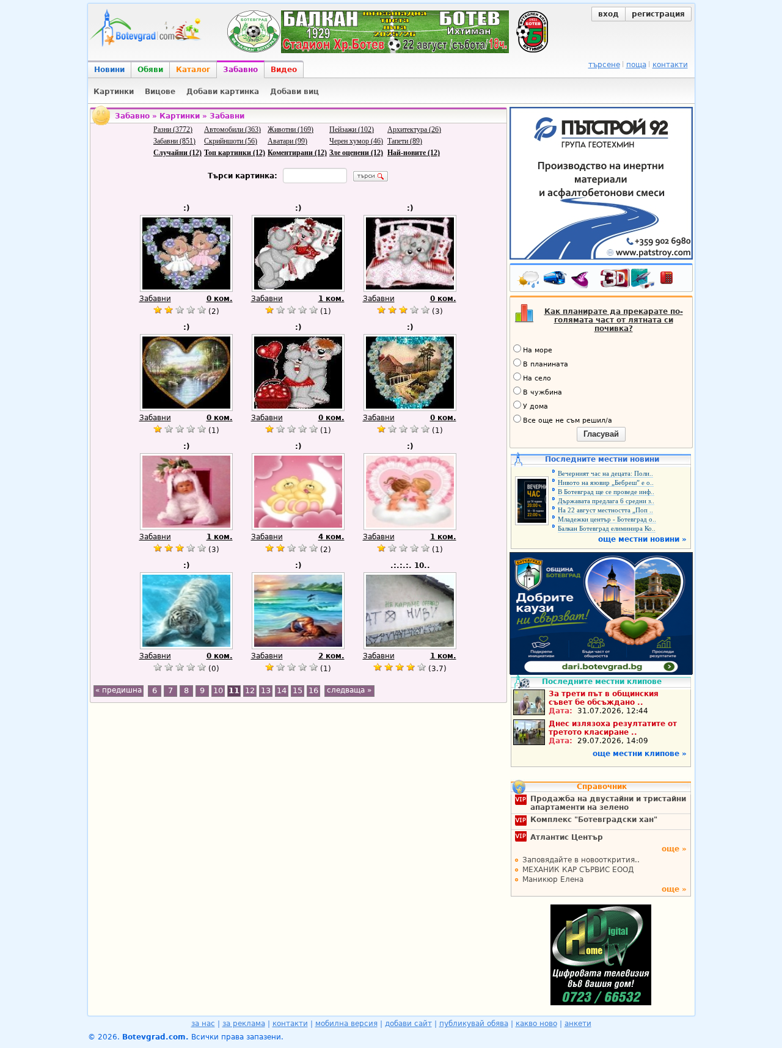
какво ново (536, 1023)
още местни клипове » (640, 753)
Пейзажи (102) (351, 129)
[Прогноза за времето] (529, 280)
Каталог (193, 69)
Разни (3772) (172, 129)
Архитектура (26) (414, 129)
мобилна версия (346, 1023)
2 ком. (331, 656)
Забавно (240, 69)
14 (282, 690)
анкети (578, 1023)
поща (636, 64)
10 (218, 690)
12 (250, 690)
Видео (284, 69)
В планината (545, 364)
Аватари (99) (287, 141)
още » (674, 849)
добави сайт (408, 1023)
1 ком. (331, 298)
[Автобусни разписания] (556, 280)
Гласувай (601, 433)
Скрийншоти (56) (230, 141)
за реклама (243, 1023)
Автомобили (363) (232, 129)
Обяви (150, 69)
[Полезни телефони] (672, 280)
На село (537, 378)
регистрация (658, 14)
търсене (604, 64)
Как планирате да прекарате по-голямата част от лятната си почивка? (613, 320)
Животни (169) (290, 129)
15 (297, 690)
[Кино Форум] (628, 278)
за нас (203, 1023)
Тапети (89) (404, 141)
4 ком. (331, 537)
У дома (535, 406)
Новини (109, 69)
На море (537, 350)
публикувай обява (473, 1023)
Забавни (155, 298)
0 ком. (219, 298)
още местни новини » (642, 539)
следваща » (349, 690)
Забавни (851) (174, 141)
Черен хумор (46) (356, 141)
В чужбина (542, 392)
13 (266, 690)
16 (313, 690)
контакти (670, 64)
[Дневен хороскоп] (583, 280)
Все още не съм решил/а (567, 420)
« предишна (118, 690)
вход (608, 14)
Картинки (179, 116)
